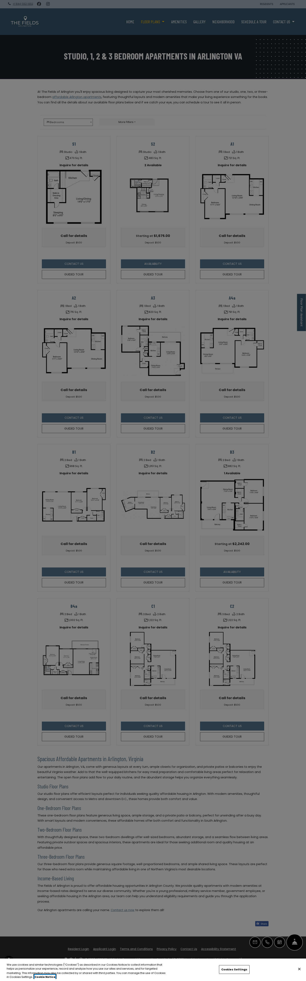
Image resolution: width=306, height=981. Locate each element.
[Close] (299, 969)
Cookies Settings (234, 969)
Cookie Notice (45, 977)
